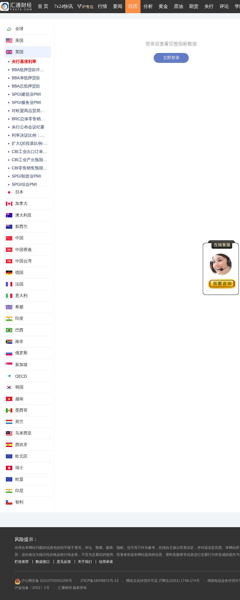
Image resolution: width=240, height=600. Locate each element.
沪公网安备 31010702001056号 (46, 581)
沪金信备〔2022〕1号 (32, 588)
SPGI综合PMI (24, 184)
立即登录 (171, 57)
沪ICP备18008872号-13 (99, 581)
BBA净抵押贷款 (26, 77)
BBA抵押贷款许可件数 (32, 69)
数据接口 (43, 562)
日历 (133, 6)
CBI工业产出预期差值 (31, 159)
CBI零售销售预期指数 (31, 168)
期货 (193, 6)
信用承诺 (106, 562)
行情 (102, 6)
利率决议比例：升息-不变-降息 (40, 135)
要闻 (117, 6)
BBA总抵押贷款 (26, 86)
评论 (224, 6)
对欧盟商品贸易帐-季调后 (35, 110)
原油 (178, 6)
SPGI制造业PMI (26, 176)
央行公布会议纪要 (28, 127)
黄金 (163, 6)
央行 (209, 6)
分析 (148, 6)
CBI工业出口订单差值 (31, 151)
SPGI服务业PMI (26, 102)
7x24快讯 (63, 6)
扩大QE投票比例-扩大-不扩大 (39, 143)
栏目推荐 (22, 562)
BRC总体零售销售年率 (32, 118)
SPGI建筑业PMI (26, 94)
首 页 (43, 6)
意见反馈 (64, 562)
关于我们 (85, 562)
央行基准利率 (24, 61)
